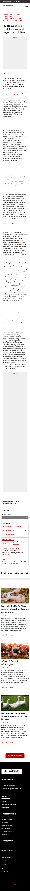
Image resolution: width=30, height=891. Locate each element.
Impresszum (5, 808)
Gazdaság (5, 864)
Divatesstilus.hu (6, 828)
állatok (16, 95)
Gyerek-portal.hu (7, 831)
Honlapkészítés (6, 785)
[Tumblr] (19, 501)
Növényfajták (18, 527)
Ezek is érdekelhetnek (14, 573)
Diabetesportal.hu (7, 825)
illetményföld (8, 539)
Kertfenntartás (6, 854)
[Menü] (26, 6)
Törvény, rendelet (9, 534)
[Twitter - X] (16, 501)
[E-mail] (14, 501)
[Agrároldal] (8, 5)
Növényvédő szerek (9, 530)
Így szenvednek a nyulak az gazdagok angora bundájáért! (11, 1)
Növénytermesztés (7, 850)
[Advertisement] (15, 53)
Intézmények (7, 527)
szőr (19, 242)
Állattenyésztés (15, 14)
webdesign (14, 785)
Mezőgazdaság (6, 847)
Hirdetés (15, 37)
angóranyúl (14, 285)
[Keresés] (27, 517)
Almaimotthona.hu (7, 819)
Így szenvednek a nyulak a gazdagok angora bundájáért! (12, 19)
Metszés (4, 861)
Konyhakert (5, 871)
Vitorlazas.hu (5, 834)
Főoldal (5, 14)
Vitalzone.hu (5, 822)
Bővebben (16, 544)
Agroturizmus (6, 868)
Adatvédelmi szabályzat (9, 804)
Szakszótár (22, 530)
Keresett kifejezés (7, 514)
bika (4, 559)
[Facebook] (12, 501)
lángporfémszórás (10, 548)
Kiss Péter (11, 72)
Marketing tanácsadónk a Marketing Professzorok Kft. (12, 789)
